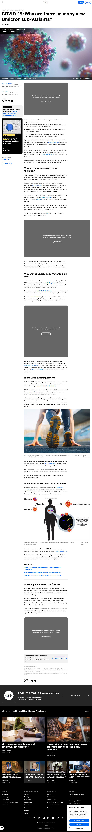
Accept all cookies (79, 824)
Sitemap (46, 825)
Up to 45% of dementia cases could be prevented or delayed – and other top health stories (57, 776)
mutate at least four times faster (46, 386)
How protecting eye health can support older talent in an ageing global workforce (68, 747)
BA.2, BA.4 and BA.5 (37, 369)
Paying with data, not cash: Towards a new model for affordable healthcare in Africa (11, 776)
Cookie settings (79, 828)
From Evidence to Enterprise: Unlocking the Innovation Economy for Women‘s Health (34, 776)
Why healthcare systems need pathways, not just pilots (18, 745)
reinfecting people (50, 283)
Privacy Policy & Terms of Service (46, 822)
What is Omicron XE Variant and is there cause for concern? (43, 572)
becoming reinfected (47, 154)
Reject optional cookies (79, 820)
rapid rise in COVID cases (44, 291)
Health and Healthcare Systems (13, 10)
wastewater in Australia (31, 365)
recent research (35, 296)
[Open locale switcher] (2, 828)
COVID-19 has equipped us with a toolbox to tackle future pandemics (43, 568)
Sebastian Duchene (7, 83)
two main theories (50, 463)
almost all (40, 199)
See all (87, 711)
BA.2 (47, 213)
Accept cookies (46, 101)
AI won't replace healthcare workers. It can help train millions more (79, 776)
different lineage (37, 185)
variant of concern (53, 142)
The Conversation (9, 32)
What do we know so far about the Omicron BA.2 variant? (43, 576)
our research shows (33, 392)
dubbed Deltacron (61, 551)
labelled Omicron (45, 197)
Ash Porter (5, 91)
